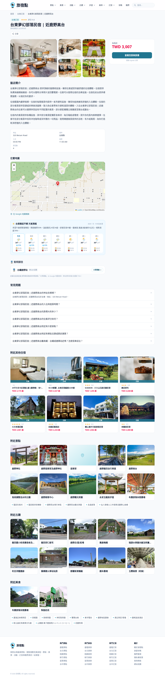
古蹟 (81, 5)
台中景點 (63, 664)
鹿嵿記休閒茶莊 (20, 617)
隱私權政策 (138, 657)
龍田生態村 (18, 504)
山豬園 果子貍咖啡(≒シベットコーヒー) (53, 623)
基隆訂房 (113, 647)
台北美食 (88, 650)
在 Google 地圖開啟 (21, 214)
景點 (52, 5)
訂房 (110, 5)
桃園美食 (88, 654)
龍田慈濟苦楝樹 (34, 504)
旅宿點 (22, 5)
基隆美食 (88, 647)
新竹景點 (63, 657)
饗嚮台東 (75, 617)
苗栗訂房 (113, 660)
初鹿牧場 (79, 623)
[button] (57, 183)
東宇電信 (88, 617)
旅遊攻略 (137, 650)
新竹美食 (88, 657)
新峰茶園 (47, 617)
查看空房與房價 (132, 55)
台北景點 (63, 650)
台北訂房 (113, 650)
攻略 (120, 5)
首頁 (12, 14)
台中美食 (88, 664)
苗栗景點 (63, 660)
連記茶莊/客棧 (120, 617)
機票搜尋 (137, 654)
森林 (101, 5)
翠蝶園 (35, 617)
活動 (71, 5)
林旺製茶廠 (61, 617)
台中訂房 (113, 664)
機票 (127, 5)
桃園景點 (63, 654)
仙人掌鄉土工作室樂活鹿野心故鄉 (114, 504)
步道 (91, 5)
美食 (61, 5)
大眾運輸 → (97, 270)
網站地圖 (137, 664)
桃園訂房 (113, 654)
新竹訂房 (113, 657)
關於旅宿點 (138, 647)
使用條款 (137, 660)
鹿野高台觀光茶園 (74, 504)
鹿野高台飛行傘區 (54, 504)
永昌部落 (91, 504)
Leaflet (79, 210)
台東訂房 (20, 14)
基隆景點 (63, 647)
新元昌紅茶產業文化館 (23, 623)
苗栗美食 (88, 660)
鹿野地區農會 (103, 617)
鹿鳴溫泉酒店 (137, 617)
